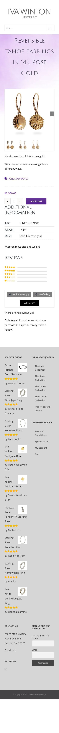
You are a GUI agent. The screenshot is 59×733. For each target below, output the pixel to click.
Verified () (44, 294)
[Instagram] (6, 669)
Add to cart (36, 201)
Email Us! (10, 650)
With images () (20, 294)
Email (35, 649)
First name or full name (40, 637)
